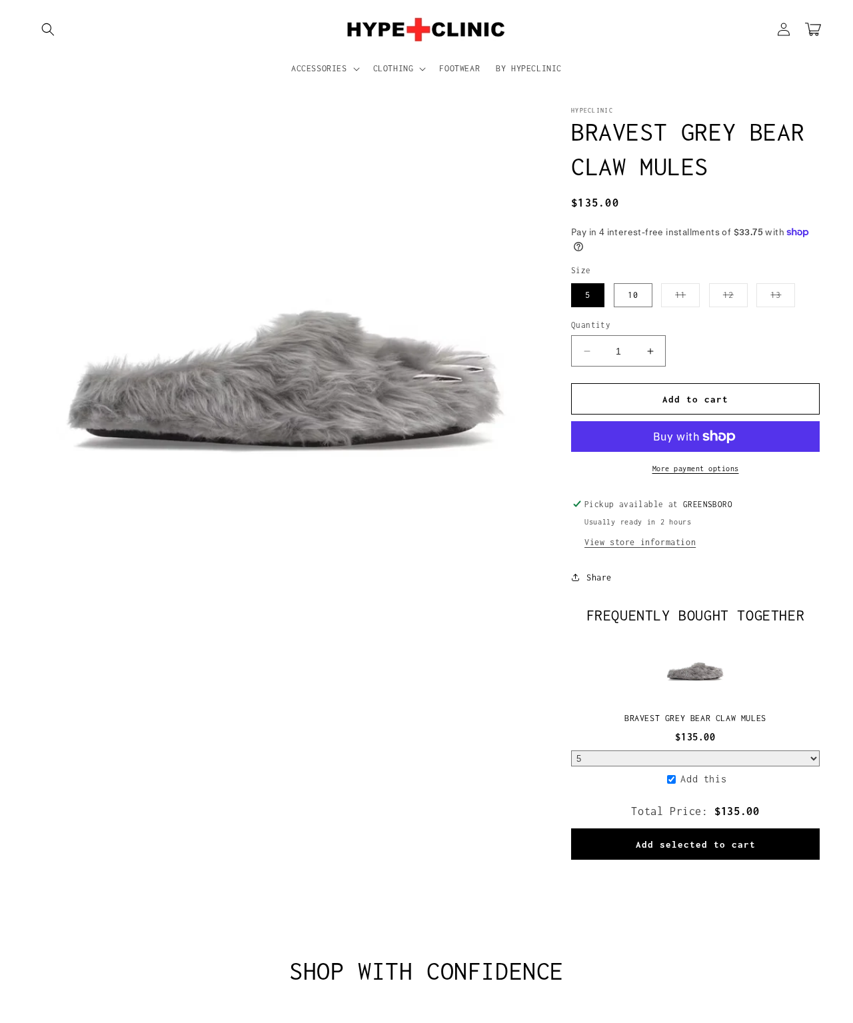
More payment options (695, 469)
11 (687, 298)
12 (735, 298)
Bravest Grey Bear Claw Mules (695, 718)
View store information (640, 542)
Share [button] (599, 577)
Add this (703, 778)
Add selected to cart (696, 844)
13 (782, 298)
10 (633, 295)
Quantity (590, 325)
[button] (48, 29)
